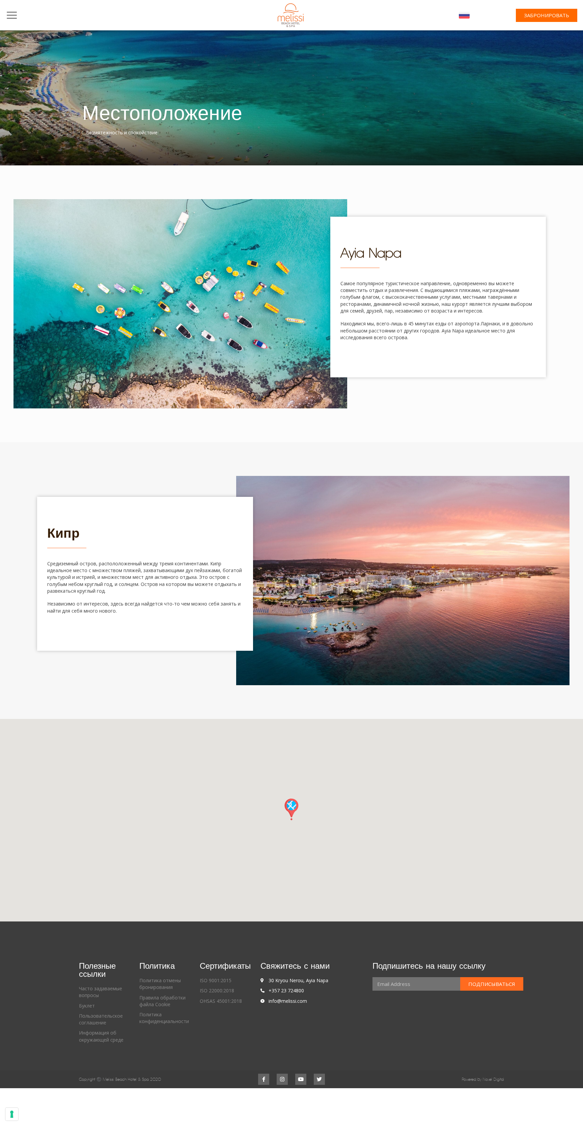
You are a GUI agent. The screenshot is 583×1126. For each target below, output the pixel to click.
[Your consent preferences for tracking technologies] (11, 1114)
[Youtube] (300, 1079)
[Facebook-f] (263, 1079)
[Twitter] (319, 1079)
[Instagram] (282, 1079)
